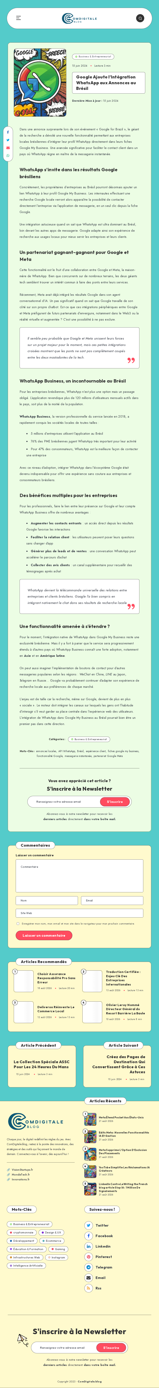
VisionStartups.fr (22, 1170)
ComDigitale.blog (90, 1381)
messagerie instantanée (78, 756)
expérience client (96, 751)
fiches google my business (123, 751)
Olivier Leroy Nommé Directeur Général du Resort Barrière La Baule (125, 1009)
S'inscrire (115, 801)
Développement (23, 1241)
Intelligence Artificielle (28, 1265)
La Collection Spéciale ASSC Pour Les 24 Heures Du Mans (42, 1064)
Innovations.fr (20, 1179)
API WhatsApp (66, 751)
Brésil (80, 751)
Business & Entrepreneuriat (95, 56)
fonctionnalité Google (49, 756)
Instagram (58, 1257)
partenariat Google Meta (108, 756)
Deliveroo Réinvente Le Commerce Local (55, 1009)
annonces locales (46, 751)
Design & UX (53, 1232)
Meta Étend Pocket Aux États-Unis (121, 1117)
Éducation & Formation (28, 1249)
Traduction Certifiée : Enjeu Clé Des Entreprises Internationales (123, 978)
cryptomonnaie (23, 1232)
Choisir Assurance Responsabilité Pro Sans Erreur (56, 978)
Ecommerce (53, 1241)
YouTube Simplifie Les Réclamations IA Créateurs (124, 1169)
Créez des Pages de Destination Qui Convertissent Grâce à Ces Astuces (118, 1064)
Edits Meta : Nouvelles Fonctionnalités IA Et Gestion (124, 1134)
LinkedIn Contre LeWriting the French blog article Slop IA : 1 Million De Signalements (123, 1187)
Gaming (60, 1249)
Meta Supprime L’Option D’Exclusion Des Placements (123, 1151)
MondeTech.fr (21, 1174)
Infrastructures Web (26, 1257)
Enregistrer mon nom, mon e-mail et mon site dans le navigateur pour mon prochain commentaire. (78, 923)
